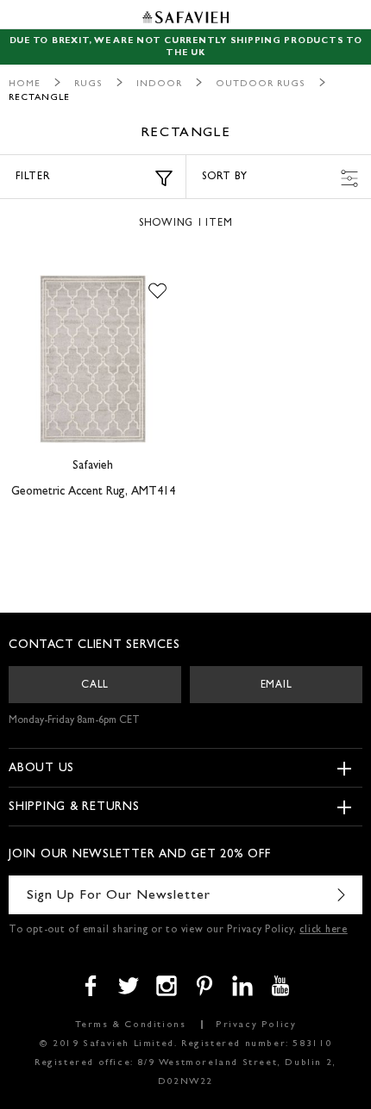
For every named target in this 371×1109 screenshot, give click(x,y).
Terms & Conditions (130, 1025)
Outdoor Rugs (260, 84)
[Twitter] (128, 986)
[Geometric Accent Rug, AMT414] (93, 359)
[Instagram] (166, 986)
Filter (33, 177)
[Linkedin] (242, 986)
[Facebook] (90, 986)
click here (323, 930)
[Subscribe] (340, 894)
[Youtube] (280, 986)
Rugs (88, 84)
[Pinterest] (204, 986)
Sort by (224, 177)
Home (25, 84)
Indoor (159, 84)
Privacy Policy (256, 1025)
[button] (157, 292)
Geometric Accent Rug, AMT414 (93, 492)
